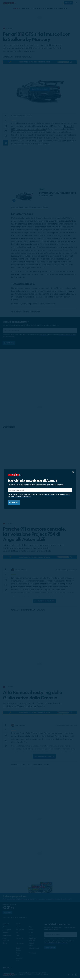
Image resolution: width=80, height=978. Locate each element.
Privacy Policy (48, 494)
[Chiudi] (73, 472)
